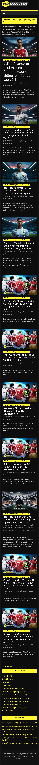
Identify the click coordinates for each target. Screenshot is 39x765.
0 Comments (9, 85)
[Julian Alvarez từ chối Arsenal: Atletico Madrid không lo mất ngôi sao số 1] (19, 39)
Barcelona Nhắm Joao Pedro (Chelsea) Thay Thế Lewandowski (19, 411)
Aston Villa (20, 528)
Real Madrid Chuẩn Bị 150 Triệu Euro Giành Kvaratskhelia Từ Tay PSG (17, 191)
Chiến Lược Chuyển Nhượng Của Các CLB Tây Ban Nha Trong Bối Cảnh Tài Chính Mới (19, 305)
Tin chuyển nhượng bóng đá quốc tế (14, 695)
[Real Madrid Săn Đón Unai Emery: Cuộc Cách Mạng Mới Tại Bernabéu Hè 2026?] (19, 492)
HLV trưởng (22, 530)
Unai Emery (12, 533)
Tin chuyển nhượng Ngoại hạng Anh (14, 708)
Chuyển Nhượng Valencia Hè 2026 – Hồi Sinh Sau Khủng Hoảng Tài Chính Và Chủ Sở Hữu (19, 584)
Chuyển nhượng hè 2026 (10, 530)
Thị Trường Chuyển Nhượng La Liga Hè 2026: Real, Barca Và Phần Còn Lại (19, 358)
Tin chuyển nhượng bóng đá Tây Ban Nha (16, 60)
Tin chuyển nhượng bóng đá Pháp (13, 692)
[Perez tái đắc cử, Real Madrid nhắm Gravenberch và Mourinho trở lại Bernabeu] (19, 219)
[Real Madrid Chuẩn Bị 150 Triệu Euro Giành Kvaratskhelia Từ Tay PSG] (19, 163)
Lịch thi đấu (5, 682)
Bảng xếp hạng (7, 676)
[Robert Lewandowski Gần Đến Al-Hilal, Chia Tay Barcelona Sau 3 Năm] (19, 439)
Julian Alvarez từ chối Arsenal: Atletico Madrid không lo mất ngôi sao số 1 (17, 72)
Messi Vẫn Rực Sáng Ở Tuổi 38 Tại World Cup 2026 (19, 743)
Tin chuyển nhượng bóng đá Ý (12, 704)
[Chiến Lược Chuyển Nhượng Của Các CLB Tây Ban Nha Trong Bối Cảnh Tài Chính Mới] (19, 276)
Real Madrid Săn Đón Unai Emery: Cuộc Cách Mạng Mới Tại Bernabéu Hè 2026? (19, 520)
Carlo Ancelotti (28, 528)
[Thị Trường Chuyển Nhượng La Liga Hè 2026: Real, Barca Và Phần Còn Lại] (19, 330)
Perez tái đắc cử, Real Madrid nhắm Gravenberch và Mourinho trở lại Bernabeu (19, 246)
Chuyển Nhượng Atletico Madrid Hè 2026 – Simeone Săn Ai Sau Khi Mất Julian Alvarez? (18, 638)
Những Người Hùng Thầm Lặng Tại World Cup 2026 (19, 723)
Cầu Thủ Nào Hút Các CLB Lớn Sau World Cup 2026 (19, 726)
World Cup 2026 (7, 711)
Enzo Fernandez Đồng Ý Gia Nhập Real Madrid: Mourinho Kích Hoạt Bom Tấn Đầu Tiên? (19, 134)
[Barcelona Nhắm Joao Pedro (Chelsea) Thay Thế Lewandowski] (19, 383)
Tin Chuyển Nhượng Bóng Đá (24, 83)
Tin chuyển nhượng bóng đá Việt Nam (15, 701)
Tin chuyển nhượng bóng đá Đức (13, 688)
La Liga (29, 530)
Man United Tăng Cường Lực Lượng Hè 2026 (17, 735)
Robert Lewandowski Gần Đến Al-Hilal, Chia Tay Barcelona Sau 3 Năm (17, 467)
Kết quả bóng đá (7, 679)
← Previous (8, 666)
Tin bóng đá (6, 685)
